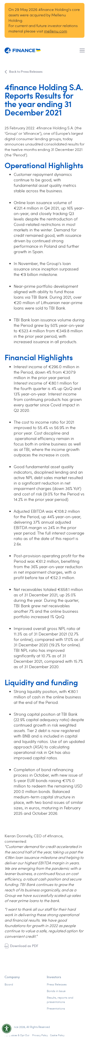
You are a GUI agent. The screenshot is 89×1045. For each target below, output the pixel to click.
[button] (82, 50)
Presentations (56, 1008)
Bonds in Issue (56, 991)
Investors (54, 977)
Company (12, 977)
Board (9, 984)
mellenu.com (55, 31)
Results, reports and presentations (60, 999)
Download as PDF (24, 945)
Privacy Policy (40, 1035)
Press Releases (57, 984)
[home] (23, 51)
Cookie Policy (57, 1035)
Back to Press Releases (25, 71)
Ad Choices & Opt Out (17, 1035)
